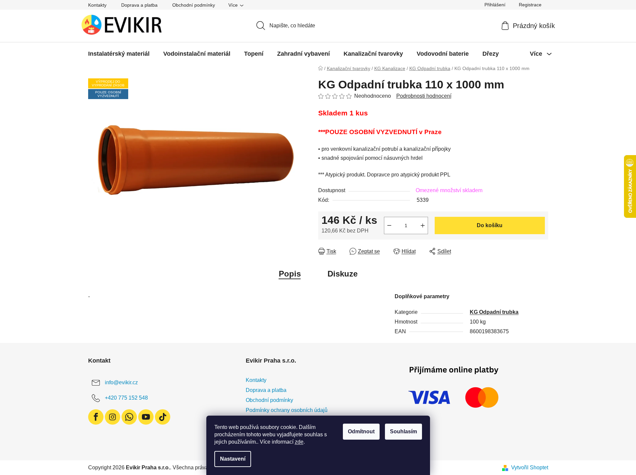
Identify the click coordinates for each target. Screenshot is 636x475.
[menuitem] (118, 53)
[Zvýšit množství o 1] (423, 225)
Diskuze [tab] (343, 273)
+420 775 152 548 (126, 398)
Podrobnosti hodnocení (423, 96)
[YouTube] (146, 417)
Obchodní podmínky (193, 5)
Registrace (530, 4)
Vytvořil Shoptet (529, 467)
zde (299, 442)
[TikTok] (162, 417)
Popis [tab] (290, 273)
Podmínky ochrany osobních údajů (287, 410)
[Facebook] (95, 417)
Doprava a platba (139, 5)
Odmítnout (361, 431)
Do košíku (489, 225)
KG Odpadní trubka (494, 312)
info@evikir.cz (121, 382)
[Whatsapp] (129, 417)
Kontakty (97, 5)
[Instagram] (112, 417)
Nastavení (232, 459)
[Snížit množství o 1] (389, 225)
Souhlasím (403, 431)
